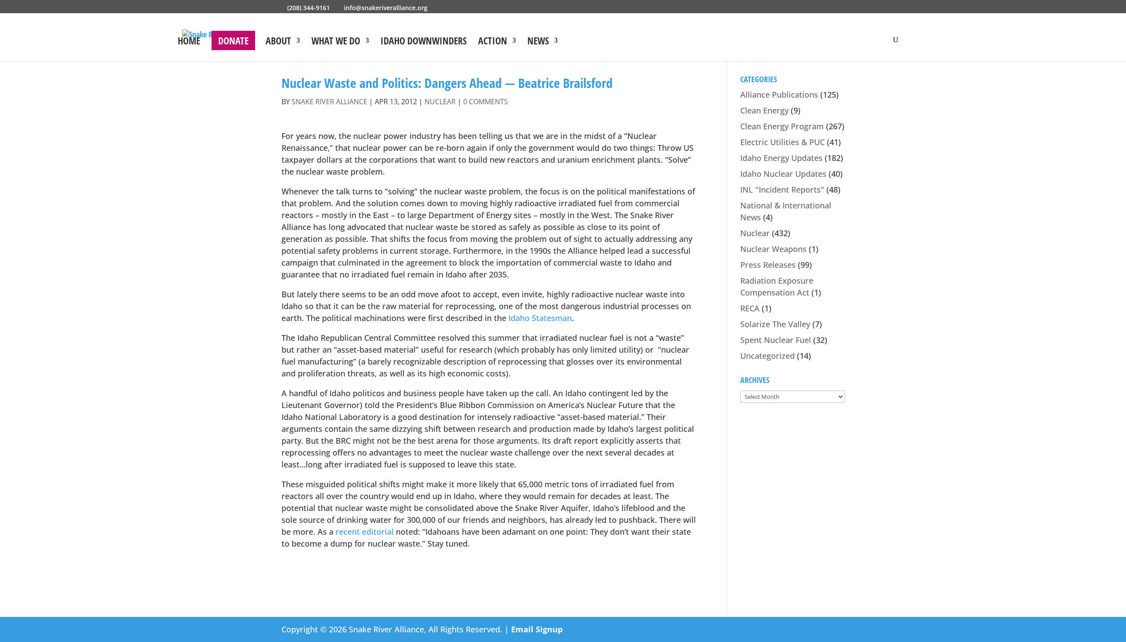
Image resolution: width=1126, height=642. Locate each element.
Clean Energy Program (782, 126)
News (538, 42)
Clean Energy (764, 110)
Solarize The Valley (775, 324)
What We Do (335, 42)
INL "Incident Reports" (782, 189)
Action (492, 42)
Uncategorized (767, 355)
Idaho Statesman (540, 318)
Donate (233, 40)
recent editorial (366, 531)
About (278, 42)
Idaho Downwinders (423, 42)
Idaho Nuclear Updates (783, 173)
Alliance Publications (779, 94)
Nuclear (440, 101)
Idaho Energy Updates (781, 158)
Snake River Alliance (329, 101)
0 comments (485, 101)
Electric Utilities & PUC (782, 142)
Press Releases (768, 264)
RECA (750, 308)
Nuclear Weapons (773, 249)
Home (189, 42)
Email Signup (537, 629)
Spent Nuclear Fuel (775, 340)
